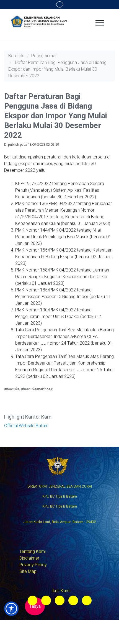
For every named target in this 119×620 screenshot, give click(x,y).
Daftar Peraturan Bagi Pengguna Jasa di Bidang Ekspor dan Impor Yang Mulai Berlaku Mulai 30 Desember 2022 (57, 69)
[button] (11, 608)
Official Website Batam (26, 425)
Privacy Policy (33, 564)
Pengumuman (44, 55)
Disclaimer (29, 558)
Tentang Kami (32, 551)
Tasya (35, 606)
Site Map (28, 571)
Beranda (16, 55)
